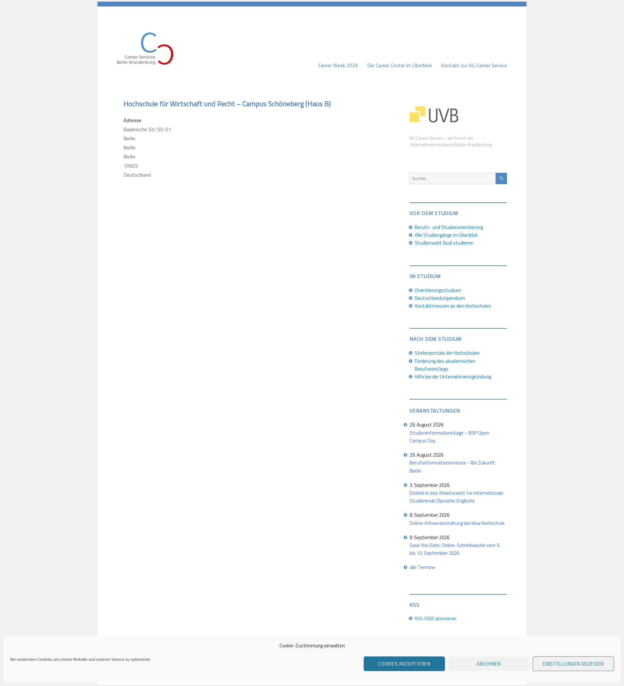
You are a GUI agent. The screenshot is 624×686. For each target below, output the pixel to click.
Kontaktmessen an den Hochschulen (453, 306)
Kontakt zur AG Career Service (474, 65)
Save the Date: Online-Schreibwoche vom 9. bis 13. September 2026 (455, 549)
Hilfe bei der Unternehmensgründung (453, 376)
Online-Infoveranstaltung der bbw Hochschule (457, 523)
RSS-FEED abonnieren (435, 618)
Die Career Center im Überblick (399, 65)
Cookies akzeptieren (404, 663)
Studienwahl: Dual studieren (444, 243)
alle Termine (422, 567)
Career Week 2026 (338, 65)
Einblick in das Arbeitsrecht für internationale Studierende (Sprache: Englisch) (456, 496)
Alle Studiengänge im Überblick (446, 235)
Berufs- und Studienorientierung (449, 227)
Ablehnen (489, 663)
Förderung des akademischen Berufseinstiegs (445, 365)
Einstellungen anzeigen (573, 663)
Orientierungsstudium (438, 290)
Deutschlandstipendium (440, 298)
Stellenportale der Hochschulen (447, 353)
